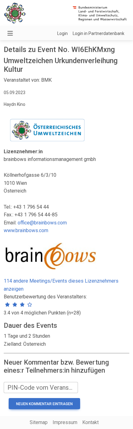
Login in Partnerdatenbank (98, 33)
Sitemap (39, 422)
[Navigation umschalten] (10, 33)
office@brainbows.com (42, 223)
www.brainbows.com (26, 230)
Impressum (65, 422)
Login (62, 33)
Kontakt (90, 422)
